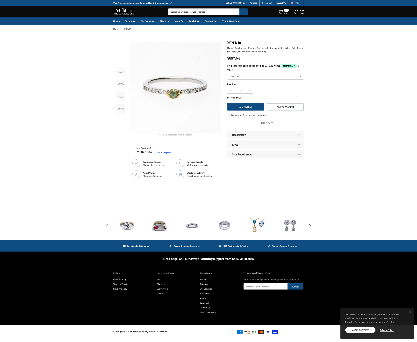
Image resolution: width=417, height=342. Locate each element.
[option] (143, 3)
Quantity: (231, 84)
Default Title (235, 76)
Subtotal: (231, 97)
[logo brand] (127, 226)
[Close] (409, 312)
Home (116, 29)
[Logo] (123, 10)
